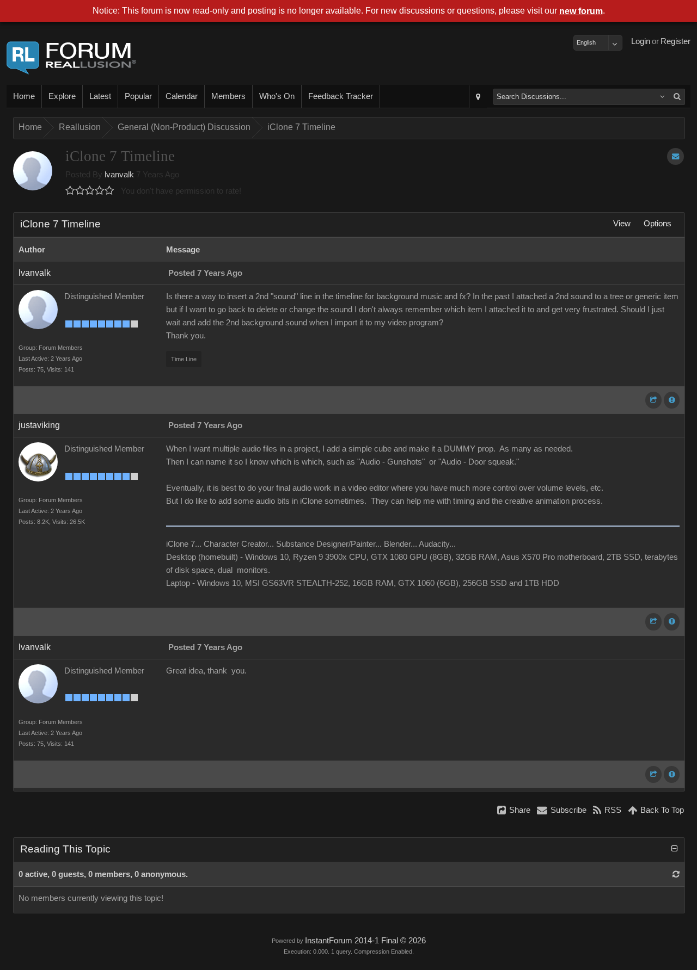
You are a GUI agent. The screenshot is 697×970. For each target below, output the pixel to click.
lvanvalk (119, 174)
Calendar (182, 96)
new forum (581, 11)
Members (228, 96)
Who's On (277, 96)
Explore (62, 96)
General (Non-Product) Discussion (184, 127)
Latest (100, 96)
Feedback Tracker (340, 96)
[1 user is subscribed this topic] (675, 156)
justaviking (39, 425)
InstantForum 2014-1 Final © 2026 (365, 940)
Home (24, 96)
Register (675, 41)
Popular (138, 96)
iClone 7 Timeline (301, 127)
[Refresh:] (676, 874)
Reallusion (80, 127)
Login (640, 41)
